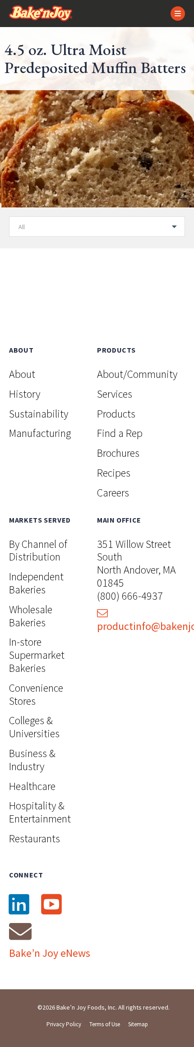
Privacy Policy (63, 1024)
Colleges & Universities (34, 726)
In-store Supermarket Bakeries (37, 655)
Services (114, 394)
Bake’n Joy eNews (49, 953)
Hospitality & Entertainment (40, 812)
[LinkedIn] (19, 904)
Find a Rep (120, 433)
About (22, 374)
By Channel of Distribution (38, 550)
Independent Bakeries (36, 583)
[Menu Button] (178, 13)
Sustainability (38, 414)
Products (116, 414)
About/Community (137, 374)
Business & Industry (32, 759)
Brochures (118, 453)
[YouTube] (51, 904)
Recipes (113, 473)
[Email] (20, 931)
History (24, 394)
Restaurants (34, 838)
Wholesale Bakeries (30, 615)
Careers (113, 493)
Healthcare (32, 786)
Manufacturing (40, 433)
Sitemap (138, 1024)
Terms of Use (104, 1024)
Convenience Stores (36, 694)
